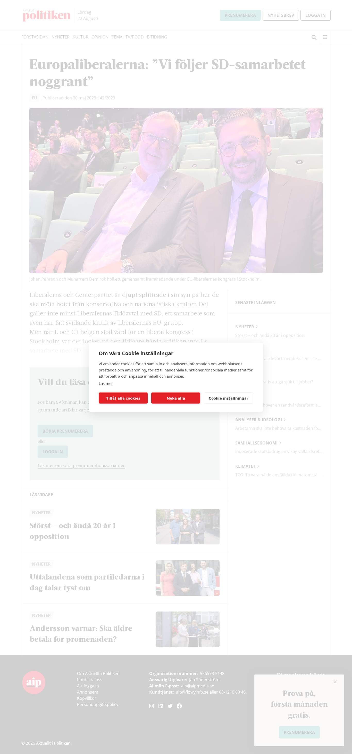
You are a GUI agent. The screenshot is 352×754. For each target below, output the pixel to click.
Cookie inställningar (228, 398)
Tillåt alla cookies (123, 398)
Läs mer (106, 383)
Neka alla (176, 398)
